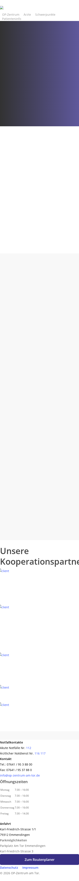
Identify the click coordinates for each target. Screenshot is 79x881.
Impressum (30, 868)
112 (28, 748)
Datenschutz (9, 868)
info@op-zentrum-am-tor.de (20, 775)
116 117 (40, 753)
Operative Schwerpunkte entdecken (30, 253)
